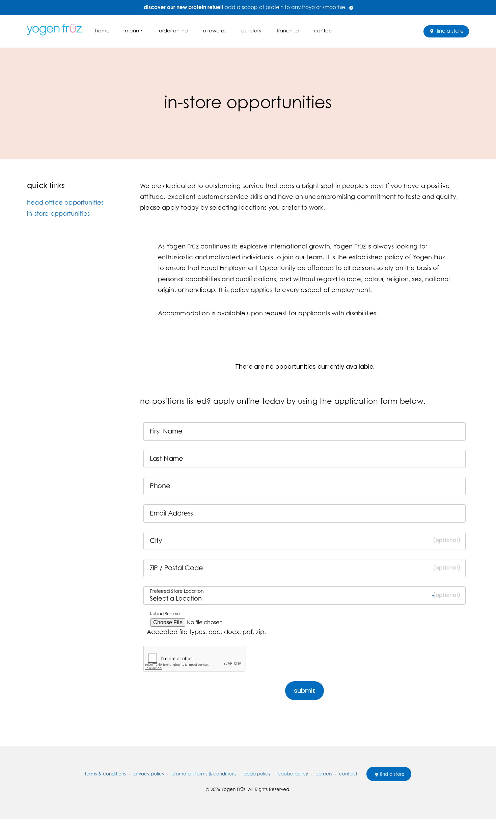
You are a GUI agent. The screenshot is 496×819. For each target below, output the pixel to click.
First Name (167, 431)
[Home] (57, 29)
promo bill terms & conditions (203, 773)
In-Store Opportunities (58, 213)
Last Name (168, 458)
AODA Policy (257, 773)
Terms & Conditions (105, 773)
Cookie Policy (293, 773)
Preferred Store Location (177, 591)
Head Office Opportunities (65, 202)
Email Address (172, 513)
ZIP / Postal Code (176, 568)
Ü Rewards (214, 30)
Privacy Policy (148, 773)
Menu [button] (132, 30)
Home (102, 30)
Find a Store (449, 31)
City (156, 540)
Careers (323, 773)
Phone (161, 486)
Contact (324, 30)
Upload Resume (165, 614)
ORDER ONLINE (173, 30)
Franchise (288, 30)
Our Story (251, 30)
